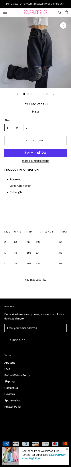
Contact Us (11, 387)
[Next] (53, 94)
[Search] (59, 12)
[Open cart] (66, 12)
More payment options (35, 160)
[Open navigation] (5, 12)
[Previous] (17, 94)
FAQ (7, 368)
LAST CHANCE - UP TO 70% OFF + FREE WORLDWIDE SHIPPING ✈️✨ (35, 3)
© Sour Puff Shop (35, 423)
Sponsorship (12, 400)
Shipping (9, 381)
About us (9, 362)
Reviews (9, 394)
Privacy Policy (12, 406)
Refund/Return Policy (17, 375)
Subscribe (17, 340)
